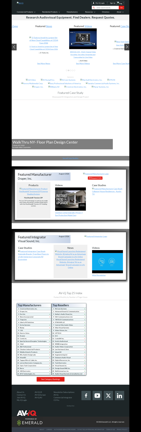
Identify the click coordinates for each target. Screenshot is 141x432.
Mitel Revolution (99, 275)
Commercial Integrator (63, 397)
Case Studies (115, 26)
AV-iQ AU (38, 397)
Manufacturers (72, 12)
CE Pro (56, 400)
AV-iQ (56, 395)
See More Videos (70, 63)
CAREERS (49, 429)
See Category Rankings (50, 379)
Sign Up (112, 3)
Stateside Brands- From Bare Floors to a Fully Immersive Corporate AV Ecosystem (33, 257)
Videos (75, 26)
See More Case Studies (109, 63)
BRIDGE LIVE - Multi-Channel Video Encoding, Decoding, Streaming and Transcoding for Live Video (70, 54)
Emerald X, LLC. (107, 422)
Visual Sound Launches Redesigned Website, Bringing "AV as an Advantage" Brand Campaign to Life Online (70, 263)
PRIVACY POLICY (122, 429)
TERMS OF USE (110, 429)
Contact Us (21, 395)
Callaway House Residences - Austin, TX (107, 192)
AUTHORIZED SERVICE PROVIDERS (64, 429)
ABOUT (42, 429)
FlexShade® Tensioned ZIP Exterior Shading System (33, 192)
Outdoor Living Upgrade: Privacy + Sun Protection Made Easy (69, 213)
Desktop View (70, 406)
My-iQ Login (100, 3)
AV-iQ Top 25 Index (70, 293)
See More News (31, 63)
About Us (20, 392)
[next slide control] (126, 47)
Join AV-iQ (21, 397)
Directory (105, 12)
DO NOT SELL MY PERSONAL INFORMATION (91, 429)
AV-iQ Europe (40, 395)
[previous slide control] (14, 47)
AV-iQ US (38, 392)
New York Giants (110, 45)
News (36, 26)
